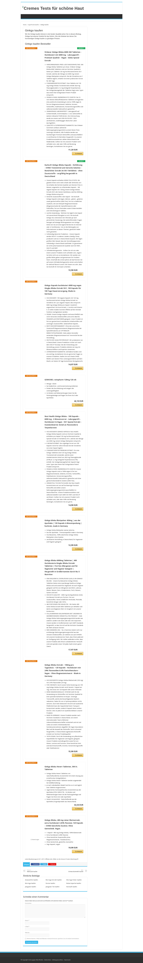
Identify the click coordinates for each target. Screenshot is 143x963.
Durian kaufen (50, 883)
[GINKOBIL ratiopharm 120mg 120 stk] (35, 386)
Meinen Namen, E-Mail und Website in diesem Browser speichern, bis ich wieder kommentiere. (53, 938)
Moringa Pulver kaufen (74, 880)
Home (24, 24)
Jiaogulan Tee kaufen (52, 887)
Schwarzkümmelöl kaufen (75, 870)
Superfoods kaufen (33, 24)
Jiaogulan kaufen (30, 887)
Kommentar (28, 903)
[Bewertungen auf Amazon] (35, 837)
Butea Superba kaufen (73, 883)
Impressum (67, 960)
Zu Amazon (78, 153)
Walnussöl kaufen (32, 870)
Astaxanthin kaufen (31, 880)
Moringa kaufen (30, 883)
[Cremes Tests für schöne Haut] (53, 8)
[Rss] (120, 960)
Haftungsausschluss (57, 960)
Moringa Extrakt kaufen (54, 880)
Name (27, 920)
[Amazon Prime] (80, 150)
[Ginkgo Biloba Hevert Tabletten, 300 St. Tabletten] (35, 773)
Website (27, 932)
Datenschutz (47, 960)
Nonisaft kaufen (71, 887)
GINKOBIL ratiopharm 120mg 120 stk (60, 380)
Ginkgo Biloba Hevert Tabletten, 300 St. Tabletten (61, 768)
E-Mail (27, 926)
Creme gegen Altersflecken (35, 960)
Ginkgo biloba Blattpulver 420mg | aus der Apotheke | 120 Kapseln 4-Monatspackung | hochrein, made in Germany (63, 523)
